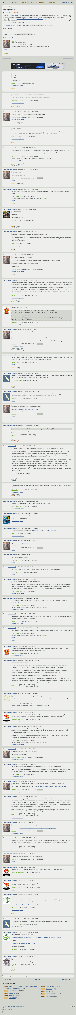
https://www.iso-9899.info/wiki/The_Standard (44, 530)
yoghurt (13, 518)
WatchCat (14, 506)
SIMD (11, 15)
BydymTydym (15, 965)
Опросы (44, 2)
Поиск (54, 2)
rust (14, 12)
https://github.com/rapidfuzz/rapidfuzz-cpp (27, 409)
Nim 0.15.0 (48, 991)
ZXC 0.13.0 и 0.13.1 (51, 986)
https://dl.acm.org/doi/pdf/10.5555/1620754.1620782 (25, 943)
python (10, 12)
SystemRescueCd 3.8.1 (52, 993)
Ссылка (5, 49)
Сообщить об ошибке (6, 1007)
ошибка (14, 31)
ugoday (13, 435)
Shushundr (14, 100)
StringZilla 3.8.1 (10, 9)
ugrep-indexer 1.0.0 (67, 58)
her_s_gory (14, 220)
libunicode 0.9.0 (13, 995)
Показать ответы (15, 103)
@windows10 (25, 543)
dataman (14, 41)
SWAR (16, 15)
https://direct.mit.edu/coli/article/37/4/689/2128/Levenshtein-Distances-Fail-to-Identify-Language (36, 937)
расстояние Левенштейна (23, 19)
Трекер (50, 2)
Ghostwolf (14, 296)
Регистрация (65, 2)
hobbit (18, 44)
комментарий (12, 111)
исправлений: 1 (46, 158)
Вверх (72, 1006)
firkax (13, 136)
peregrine (14, 380)
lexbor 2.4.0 (12, 993)
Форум (40, 2)
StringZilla (5, 15)
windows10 (15, 490)
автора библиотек (17, 25)
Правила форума (11, 1006)
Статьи (35, 2)
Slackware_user (16, 719)
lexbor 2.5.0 (12, 998)
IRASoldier (14, 907)
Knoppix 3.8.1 (49, 996)
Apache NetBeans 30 (14, 990)
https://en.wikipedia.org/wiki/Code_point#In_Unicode (27, 904)
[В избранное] (70, 15)
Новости (23, 2)
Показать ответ (15, 85)
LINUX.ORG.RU (10, 2)
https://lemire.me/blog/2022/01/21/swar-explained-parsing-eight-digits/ (38, 828)
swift (16, 12)
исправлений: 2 (44, 705)
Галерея (29, 2)
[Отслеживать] (70, 20)
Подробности (9, 37)
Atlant (13, 83)
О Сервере (3, 1006)
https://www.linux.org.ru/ (6, 1009)
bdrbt (13, 243)
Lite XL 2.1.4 (7, 58)
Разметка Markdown (20, 1006)
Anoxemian (15, 322)
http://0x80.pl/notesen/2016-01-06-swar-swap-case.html (51, 786)
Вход (71, 2)
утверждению (8, 25)
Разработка (12, 6)
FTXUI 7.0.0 (49, 989)
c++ (7, 12)
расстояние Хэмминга (37, 19)
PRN (13, 533)
